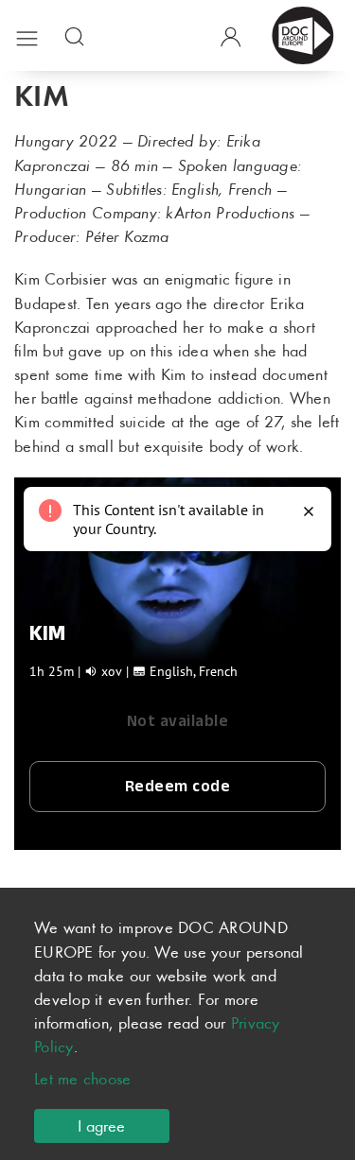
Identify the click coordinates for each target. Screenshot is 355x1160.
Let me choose (83, 1078)
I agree (101, 1126)
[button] (27, 35)
